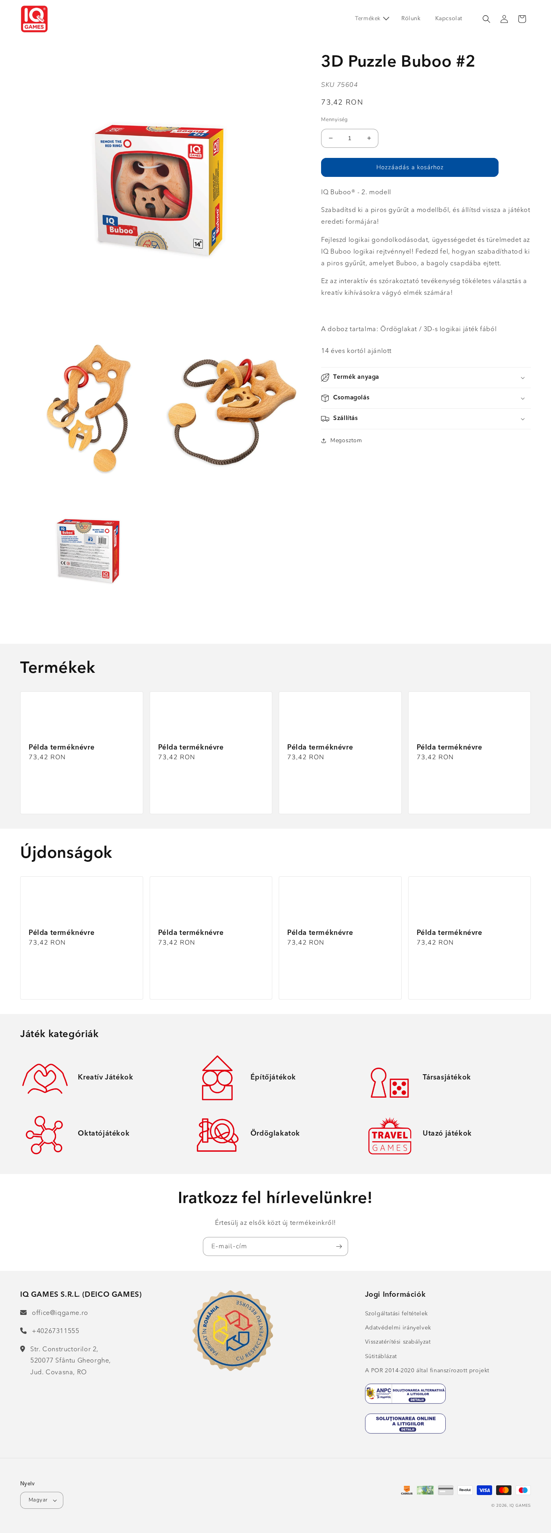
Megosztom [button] (346, 440)
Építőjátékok (273, 1077)
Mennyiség (334, 119)
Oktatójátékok (103, 1133)
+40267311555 (55, 1331)
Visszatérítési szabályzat (398, 1342)
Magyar (38, 1500)
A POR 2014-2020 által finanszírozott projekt (427, 1370)
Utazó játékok (447, 1133)
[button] (371, 18)
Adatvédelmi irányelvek (398, 1328)
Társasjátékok (447, 1077)
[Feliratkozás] (339, 1246)
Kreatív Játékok (105, 1077)
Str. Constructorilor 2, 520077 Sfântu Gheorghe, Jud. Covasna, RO (70, 1361)
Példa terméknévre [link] (61, 747)
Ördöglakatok (275, 1133)
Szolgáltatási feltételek (396, 1314)
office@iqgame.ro (60, 1313)
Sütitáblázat (381, 1356)
